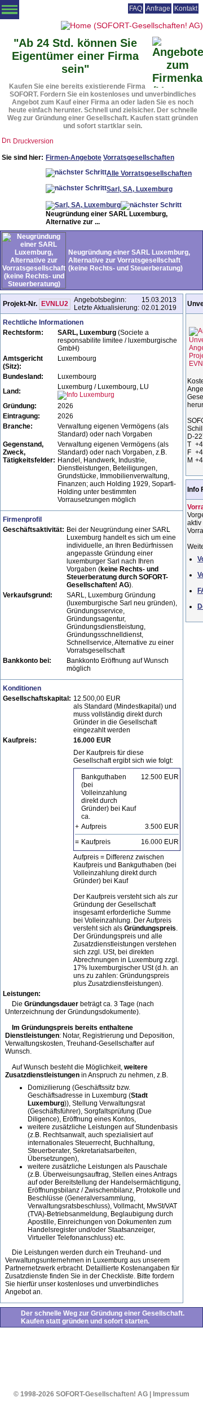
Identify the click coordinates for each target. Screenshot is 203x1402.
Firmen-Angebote (74, 157)
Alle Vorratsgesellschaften (149, 173)
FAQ (135, 8)
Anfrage (158, 8)
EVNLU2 (54, 304)
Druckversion (33, 141)
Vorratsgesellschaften (138, 157)
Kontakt (185, 8)
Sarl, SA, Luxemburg (140, 189)
